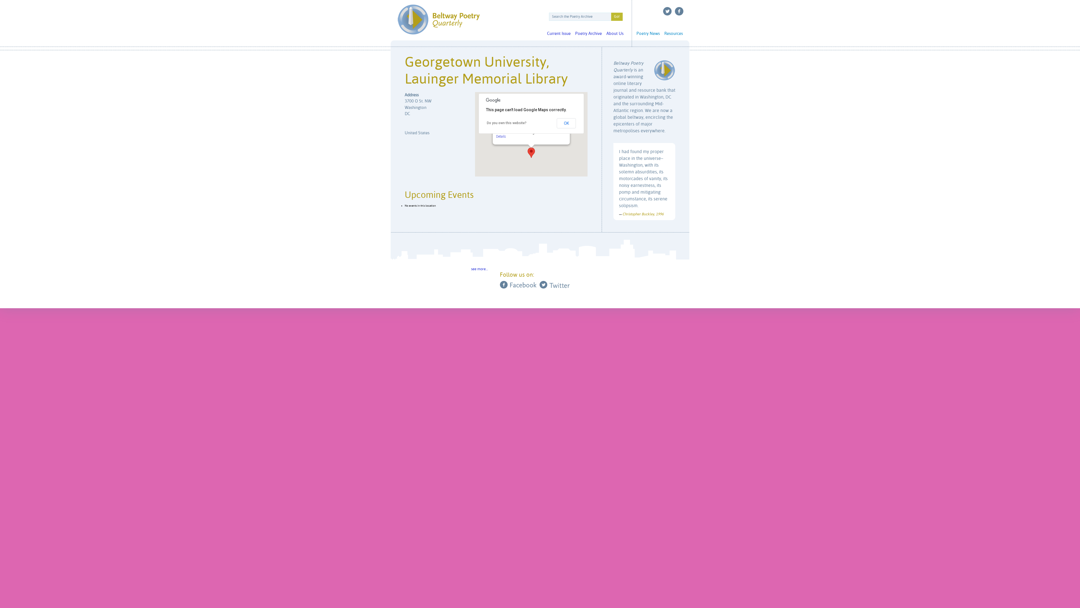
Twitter (667, 11)
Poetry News (648, 34)
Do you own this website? (506, 123)
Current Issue (559, 34)
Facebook (679, 11)
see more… (479, 269)
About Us (615, 34)
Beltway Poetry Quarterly (438, 20)
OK (566, 123)
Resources (673, 34)
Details (501, 136)
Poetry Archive (588, 34)
